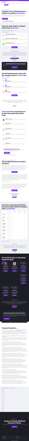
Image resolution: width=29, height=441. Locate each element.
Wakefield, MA (3, 400)
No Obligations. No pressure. (14, 48)
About (4, 3)
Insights (18, 3)
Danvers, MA (3, 390)
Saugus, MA (3, 397)
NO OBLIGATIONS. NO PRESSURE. (14, 68)
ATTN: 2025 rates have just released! (14, 0)
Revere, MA (3, 404)
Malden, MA (3, 407)
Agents (13, 3)
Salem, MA (3, 389)
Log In (22, 3)
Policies (9, 3)
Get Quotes (4, 18)
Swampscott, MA (3, 393)
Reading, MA (3, 403)
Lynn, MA (3, 396)
